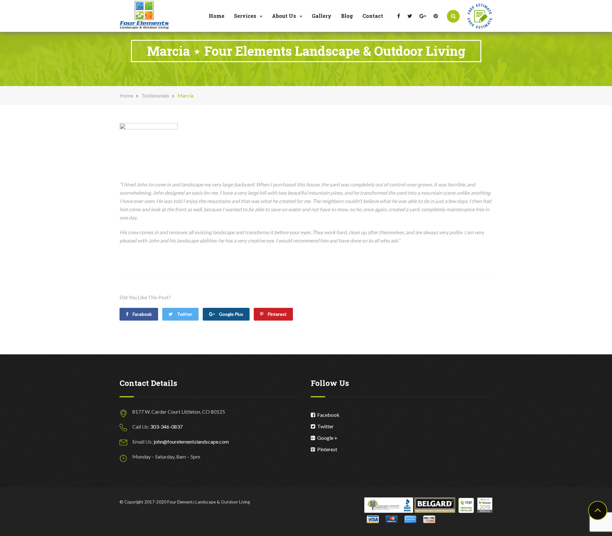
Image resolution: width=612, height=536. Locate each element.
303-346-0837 (166, 427)
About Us (284, 15)
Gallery (322, 15)
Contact (372, 15)
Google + (326, 438)
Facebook (327, 415)
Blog (347, 15)
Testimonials (155, 95)
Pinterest (276, 314)
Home (216, 15)
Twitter (184, 314)
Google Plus (230, 314)
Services (245, 15)
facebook (142, 314)
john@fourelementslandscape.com (191, 441)
